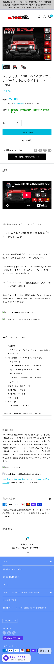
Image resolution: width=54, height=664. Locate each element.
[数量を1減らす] (11, 123)
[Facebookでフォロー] (4, 633)
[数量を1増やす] (24, 123)
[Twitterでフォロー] (9, 633)
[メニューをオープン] (4, 17)
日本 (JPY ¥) (8, 621)
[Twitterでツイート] (45, 150)
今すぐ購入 (27, 140)
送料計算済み (19, 103)
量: (4, 123)
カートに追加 (27, 132)
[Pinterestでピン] (40, 150)
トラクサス (7, 91)
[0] (49, 16)
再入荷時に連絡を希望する (27, 156)
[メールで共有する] (49, 150)
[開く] (39, 17)
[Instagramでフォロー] (14, 633)
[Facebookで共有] (35, 150)
